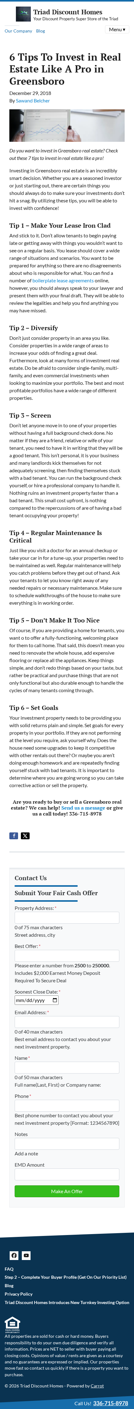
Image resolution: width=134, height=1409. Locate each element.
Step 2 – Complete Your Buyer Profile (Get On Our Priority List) (66, 1277)
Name (22, 1058)
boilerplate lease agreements (63, 280)
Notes (21, 1134)
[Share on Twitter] (25, 835)
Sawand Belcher (33, 100)
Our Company (18, 30)
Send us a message (83, 807)
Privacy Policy (18, 1294)
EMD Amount (30, 1165)
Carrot (97, 1385)
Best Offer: (28, 946)
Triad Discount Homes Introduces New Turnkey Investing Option (67, 1302)
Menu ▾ (117, 29)
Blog (40, 30)
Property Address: (35, 908)
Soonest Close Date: (37, 992)
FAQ (9, 1269)
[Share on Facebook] (13, 835)
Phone (23, 1096)
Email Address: (32, 1012)
